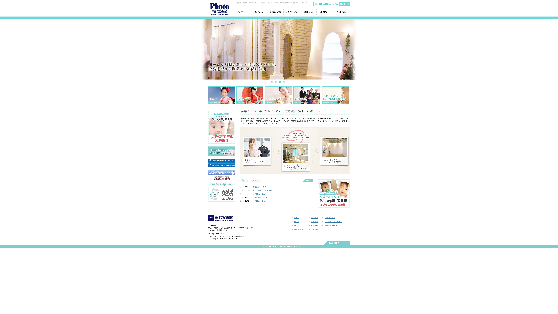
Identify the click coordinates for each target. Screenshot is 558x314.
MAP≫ (250, 228)
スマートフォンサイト (333, 222)
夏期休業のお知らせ (260, 187)
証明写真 (314, 222)
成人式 (296, 222)
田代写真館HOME (332, 226)
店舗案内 (314, 226)
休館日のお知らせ (260, 194)
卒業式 (296, 226)
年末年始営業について (261, 198)
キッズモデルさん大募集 (262, 191)
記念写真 (314, 218)
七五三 (296, 218)
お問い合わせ (330, 218)
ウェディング (299, 230)
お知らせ (314, 230)
